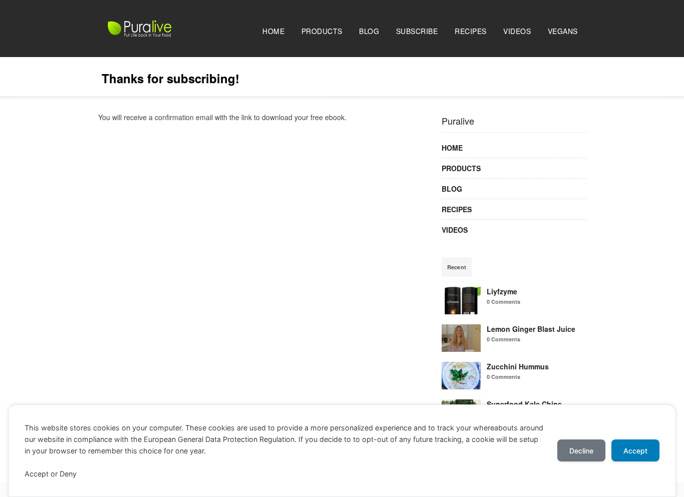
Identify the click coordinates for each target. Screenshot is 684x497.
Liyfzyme (502, 291)
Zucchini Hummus (518, 366)
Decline (581, 450)
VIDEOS (517, 31)
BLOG (369, 31)
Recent (457, 267)
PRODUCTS (322, 31)
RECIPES (471, 31)
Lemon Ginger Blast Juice (531, 329)
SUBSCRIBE (417, 31)
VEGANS (563, 31)
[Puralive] (160, 34)
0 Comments (503, 301)
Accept (635, 450)
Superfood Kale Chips (524, 404)
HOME (273, 31)
